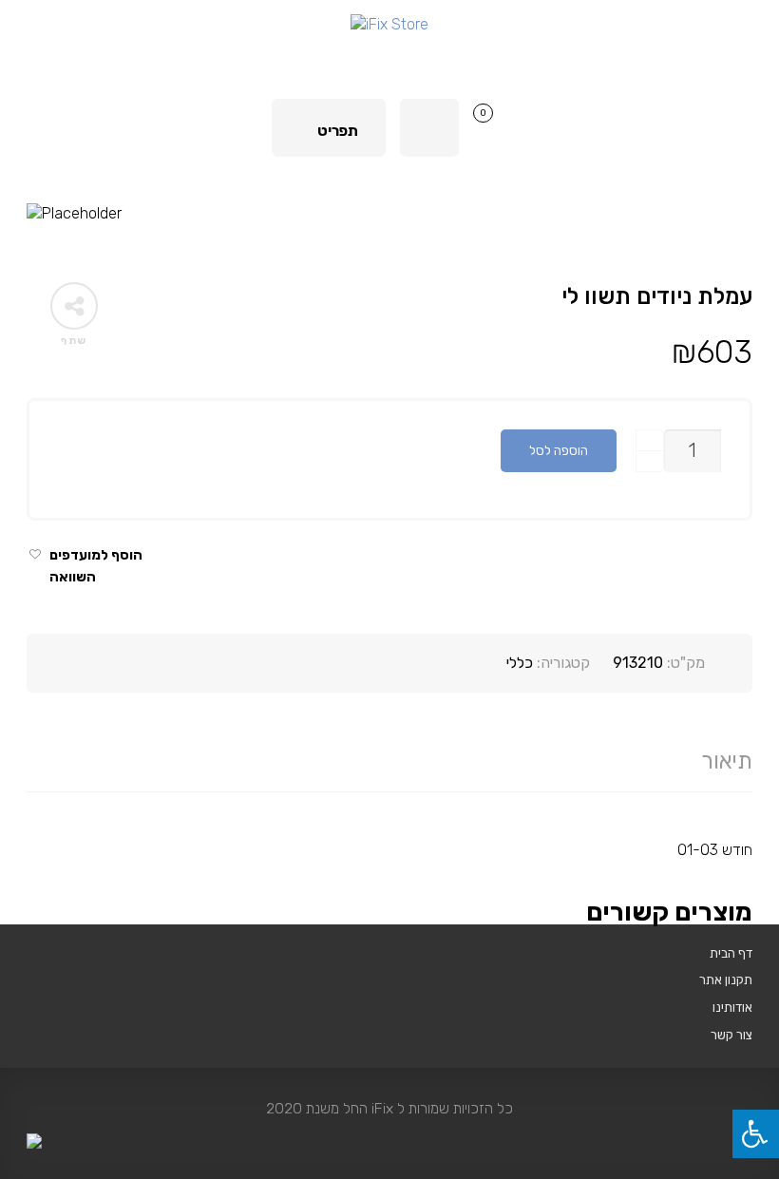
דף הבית (731, 952)
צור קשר (731, 1034)
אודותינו (732, 1007)
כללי (519, 663)
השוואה (72, 577)
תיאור (726, 761)
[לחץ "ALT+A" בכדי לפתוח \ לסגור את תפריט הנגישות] (755, 1134)
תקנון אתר (725, 979)
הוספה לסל (558, 450)
